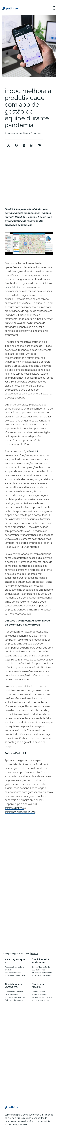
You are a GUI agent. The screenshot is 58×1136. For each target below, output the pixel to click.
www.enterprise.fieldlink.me (20, 811)
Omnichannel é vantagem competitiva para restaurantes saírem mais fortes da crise (42, 960)
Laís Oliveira (24, 133)
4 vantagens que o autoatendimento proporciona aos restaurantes (15, 960)
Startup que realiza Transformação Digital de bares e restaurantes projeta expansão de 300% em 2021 (42, 985)
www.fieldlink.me (14, 287)
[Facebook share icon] (16, 142)
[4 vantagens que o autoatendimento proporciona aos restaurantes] (15, 968)
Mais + (34, 953)
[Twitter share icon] (8, 142)
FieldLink (33, 451)
